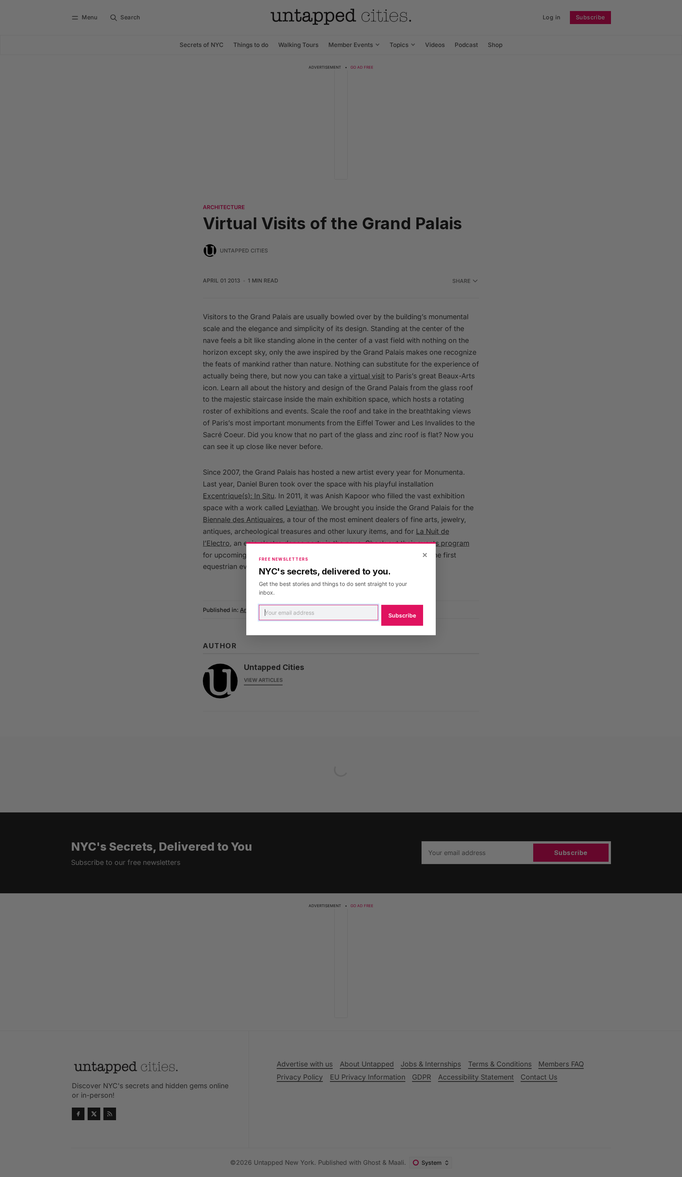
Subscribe (402, 615)
